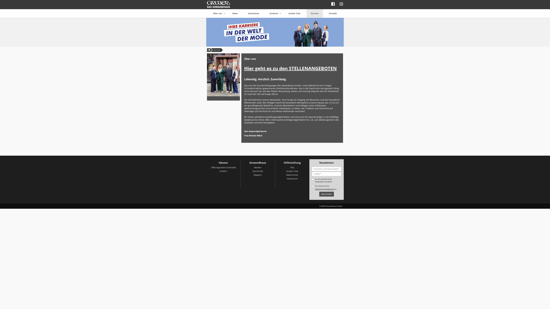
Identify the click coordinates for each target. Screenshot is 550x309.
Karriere (315, 13)
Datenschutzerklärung (324, 189)
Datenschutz (292, 175)
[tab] (292, 57)
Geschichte (258, 171)
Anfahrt (223, 171)
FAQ (292, 167)
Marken (257, 167)
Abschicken (326, 194)
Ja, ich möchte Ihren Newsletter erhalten (323, 180)
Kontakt (333, 13)
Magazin (258, 175)
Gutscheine (253, 13)
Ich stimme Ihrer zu (325, 187)
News (235, 13)
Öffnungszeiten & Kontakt (223, 167)
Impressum (292, 178)
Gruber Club (294, 13)
